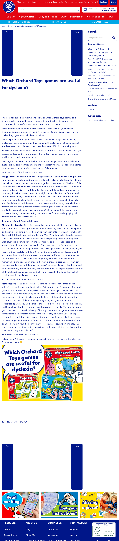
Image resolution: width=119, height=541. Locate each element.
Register (103, 2)
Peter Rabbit (76, 17)
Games (10, 17)
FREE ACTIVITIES (59, 22)
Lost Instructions (50, 2)
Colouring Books (95, 17)
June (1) (91, 110)
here (79, 339)
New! (110, 17)
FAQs (60, 2)
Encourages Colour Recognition (101, 120)
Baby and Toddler (48, 17)
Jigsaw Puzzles (26, 17)
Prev (7, 32)
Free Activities (96, 2)
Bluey (63, 17)
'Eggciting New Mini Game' (99, 95)
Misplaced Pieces (82, 2)
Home (3, 26)
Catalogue (69, 2)
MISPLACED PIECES (100, 22)
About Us (26, 2)
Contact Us (36, 2)
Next (77, 32)
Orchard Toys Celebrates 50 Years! (102, 99)
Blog (19, 2)
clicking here (54, 339)
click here (32, 221)
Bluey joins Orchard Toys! (98, 49)
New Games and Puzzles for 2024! (102, 66)
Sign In (113, 2)
